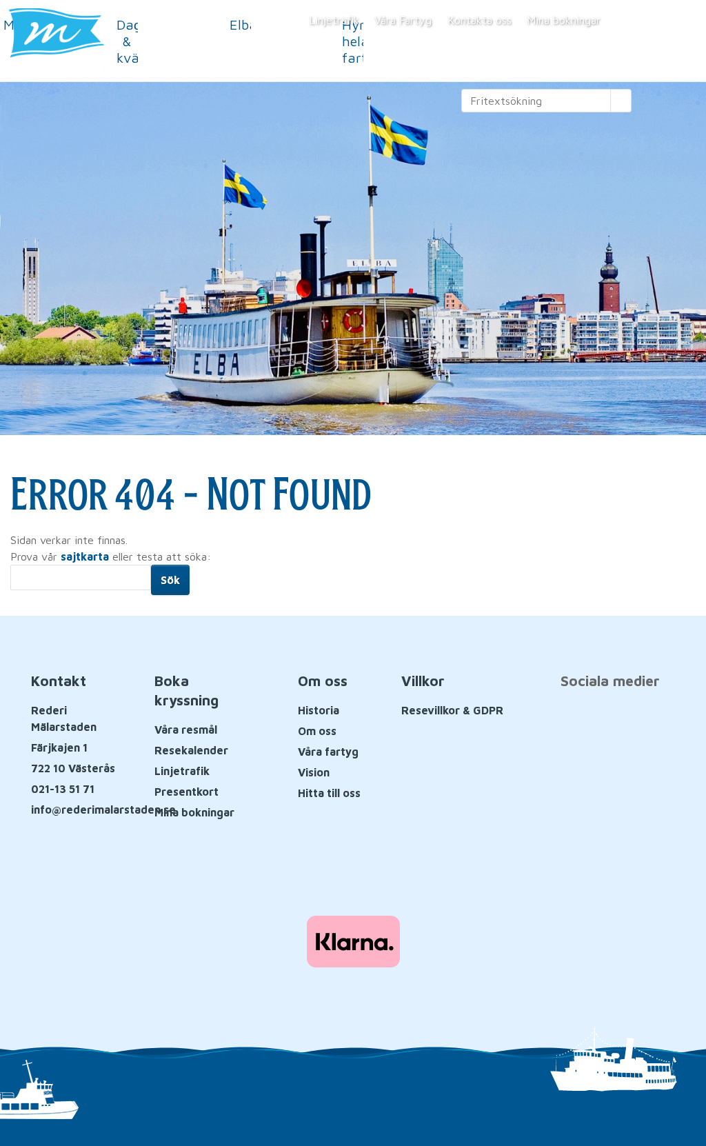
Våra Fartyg (403, 20)
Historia (318, 710)
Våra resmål (185, 729)
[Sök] (621, 100)
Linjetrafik (334, 20)
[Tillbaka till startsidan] (106, 40)
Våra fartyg (328, 751)
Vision (314, 772)
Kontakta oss (479, 20)
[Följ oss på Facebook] (580, 718)
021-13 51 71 (62, 789)
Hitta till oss (329, 793)
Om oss (317, 731)
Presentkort (186, 791)
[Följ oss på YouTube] (609, 718)
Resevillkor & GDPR (452, 710)
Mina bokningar (564, 20)
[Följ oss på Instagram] (639, 718)
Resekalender (191, 750)
